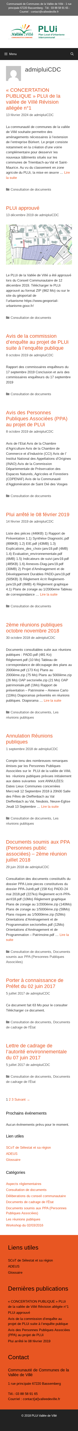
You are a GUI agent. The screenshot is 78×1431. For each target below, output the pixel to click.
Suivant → (22, 1099)
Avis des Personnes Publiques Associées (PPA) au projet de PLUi (36, 418)
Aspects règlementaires (23, 1184)
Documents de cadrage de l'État (30, 1202)
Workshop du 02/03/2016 (24, 1225)
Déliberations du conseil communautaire (36, 1196)
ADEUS (11, 1154)
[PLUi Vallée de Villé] (39, 31)
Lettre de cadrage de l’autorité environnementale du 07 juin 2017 (36, 1051)
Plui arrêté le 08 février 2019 (37, 514)
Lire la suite (48, 594)
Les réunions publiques (23, 1219)
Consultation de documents (31, 189)
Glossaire (13, 1160)
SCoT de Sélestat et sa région (28, 1147)
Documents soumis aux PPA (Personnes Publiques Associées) (38, 957)
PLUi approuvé (22, 208)
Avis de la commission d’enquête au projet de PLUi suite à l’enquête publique (37, 342)
